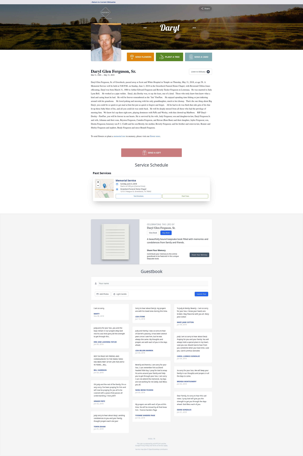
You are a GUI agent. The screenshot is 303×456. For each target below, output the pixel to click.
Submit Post (201, 294)
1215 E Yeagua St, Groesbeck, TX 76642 (135, 191)
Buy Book (166, 233)
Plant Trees (185, 196)
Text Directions (138, 196)
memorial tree (119, 136)
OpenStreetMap (154, 449)
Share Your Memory (199, 255)
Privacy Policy (144, 446)
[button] (104, 185)
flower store (155, 136)
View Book (153, 233)
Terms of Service (157, 446)
